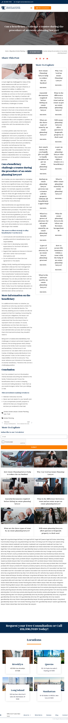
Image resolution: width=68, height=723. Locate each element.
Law (5, 414)
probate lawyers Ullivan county (20, 563)
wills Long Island (25, 585)
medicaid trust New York (54, 544)
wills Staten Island (46, 585)
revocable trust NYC (7, 571)
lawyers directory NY (42, 568)
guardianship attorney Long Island (55, 595)
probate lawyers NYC (31, 561)
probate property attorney (37, 566)
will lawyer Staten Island (18, 578)
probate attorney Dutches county (49, 549)
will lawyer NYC (56, 575)
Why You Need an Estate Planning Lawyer (58, 76)
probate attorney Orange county (45, 551)
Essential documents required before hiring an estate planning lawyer (43, 101)
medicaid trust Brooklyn (21, 544)
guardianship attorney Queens (50, 597)
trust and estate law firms (35, 587)
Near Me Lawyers (30, 604)
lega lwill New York (20, 539)
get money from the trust (23, 194)
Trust (8, 414)
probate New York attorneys (40, 563)
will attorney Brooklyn (55, 571)
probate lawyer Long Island (29, 559)
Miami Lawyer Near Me (44, 583)
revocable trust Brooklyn (9, 568)
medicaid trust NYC (7, 547)
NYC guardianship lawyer (30, 549)
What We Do (38, 715)
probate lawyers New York (14, 561)
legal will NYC (30, 539)
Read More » (43, 87)
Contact (65, 715)
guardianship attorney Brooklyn (33, 595)
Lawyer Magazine (57, 583)
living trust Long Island (17, 542)
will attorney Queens (47, 573)
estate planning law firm (13, 8)
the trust (23, 406)
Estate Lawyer (13, 412)
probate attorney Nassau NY (25, 551)
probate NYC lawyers (21, 566)
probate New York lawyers (17, 587)
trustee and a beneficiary (18, 339)
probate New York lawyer (58, 563)
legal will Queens (40, 539)
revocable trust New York (57, 568)
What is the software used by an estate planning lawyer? (43, 281)
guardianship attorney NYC (31, 597)
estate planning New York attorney (51, 590)
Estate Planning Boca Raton (28, 583)
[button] (31, 7)
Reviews (48, 715)
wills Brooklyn (14, 583)
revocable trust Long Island (26, 568)
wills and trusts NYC (31, 580)
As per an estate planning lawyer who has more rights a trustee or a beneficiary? (59, 156)
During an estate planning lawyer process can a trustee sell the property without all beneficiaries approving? (43, 191)
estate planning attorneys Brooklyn (55, 587)
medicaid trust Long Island (37, 544)
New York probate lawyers (13, 549)
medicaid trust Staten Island (38, 547)
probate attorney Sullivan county (16, 556)
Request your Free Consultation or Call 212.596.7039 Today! (34, 627)
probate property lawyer (55, 566)
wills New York (35, 585)
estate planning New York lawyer (53, 592)
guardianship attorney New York (11, 597)
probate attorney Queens (25, 554)
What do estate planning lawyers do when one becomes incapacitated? (59, 222)
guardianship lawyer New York (10, 602)
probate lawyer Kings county (10, 559)
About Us (26, 715)
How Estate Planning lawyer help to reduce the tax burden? (43, 77)
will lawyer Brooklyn (16, 575)
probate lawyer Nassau (45, 559)
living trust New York (31, 542)
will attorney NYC (34, 573)
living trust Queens (54, 542)
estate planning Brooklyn (31, 590)
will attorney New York (22, 573)
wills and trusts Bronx (33, 578)
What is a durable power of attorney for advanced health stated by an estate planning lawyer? (43, 224)
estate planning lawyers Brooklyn (12, 590)
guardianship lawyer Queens (48, 602)
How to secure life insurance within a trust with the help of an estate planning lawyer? (58, 255)
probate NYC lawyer (7, 566)
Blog (56, 715)
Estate (6, 412)
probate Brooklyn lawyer (57, 556)
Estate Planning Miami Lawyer (10, 585)
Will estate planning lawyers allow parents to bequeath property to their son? (58, 129)
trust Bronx (44, 571)
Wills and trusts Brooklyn (49, 578)
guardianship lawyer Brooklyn (34, 599)
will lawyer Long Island (30, 575)
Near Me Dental (19, 604)
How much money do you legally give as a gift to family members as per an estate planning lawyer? (43, 158)
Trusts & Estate (13, 7)
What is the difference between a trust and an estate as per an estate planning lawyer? (59, 101)
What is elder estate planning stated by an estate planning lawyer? (59, 186)
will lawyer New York (44, 575)
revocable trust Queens (22, 571)
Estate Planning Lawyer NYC (30, 602)
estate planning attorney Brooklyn (31, 592)
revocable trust (35, 571)
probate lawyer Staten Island (47, 561)
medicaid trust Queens (21, 547)
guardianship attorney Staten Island (12, 599)
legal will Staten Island (53, 539)
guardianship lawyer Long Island (54, 599)
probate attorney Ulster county (38, 556)
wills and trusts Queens (45, 580)
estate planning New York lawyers (12, 595)
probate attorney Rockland (44, 554)
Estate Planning (23, 412)
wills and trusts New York (16, 580)
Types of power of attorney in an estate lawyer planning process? (43, 252)
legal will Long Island (7, 539)
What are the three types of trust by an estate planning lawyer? (43, 127)
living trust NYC (43, 542)
